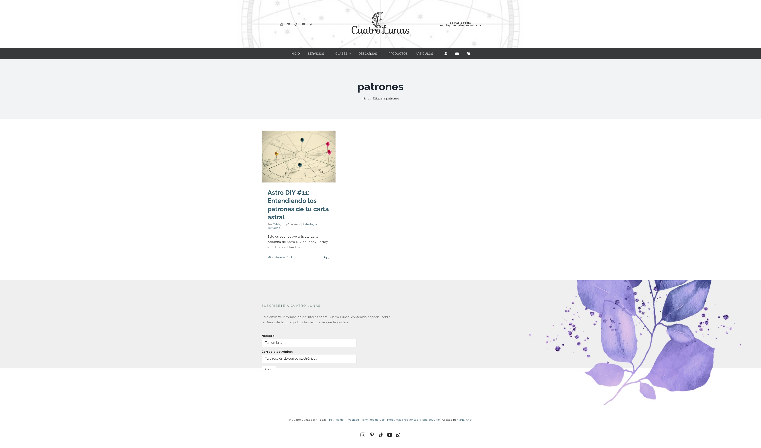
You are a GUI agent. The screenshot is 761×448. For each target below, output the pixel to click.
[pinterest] (288, 24)
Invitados (274, 227)
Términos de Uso (373, 419)
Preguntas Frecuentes (402, 419)
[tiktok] (296, 24)
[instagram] (281, 24)
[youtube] (303, 24)
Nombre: (268, 336)
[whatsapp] (310, 24)
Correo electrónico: (277, 351)
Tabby (277, 224)
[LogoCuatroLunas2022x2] (380, 8)
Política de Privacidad (344, 419)
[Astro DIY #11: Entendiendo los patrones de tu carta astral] (299, 156)
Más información (279, 257)
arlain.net (465, 419)
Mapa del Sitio (430, 419)
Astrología (310, 224)
